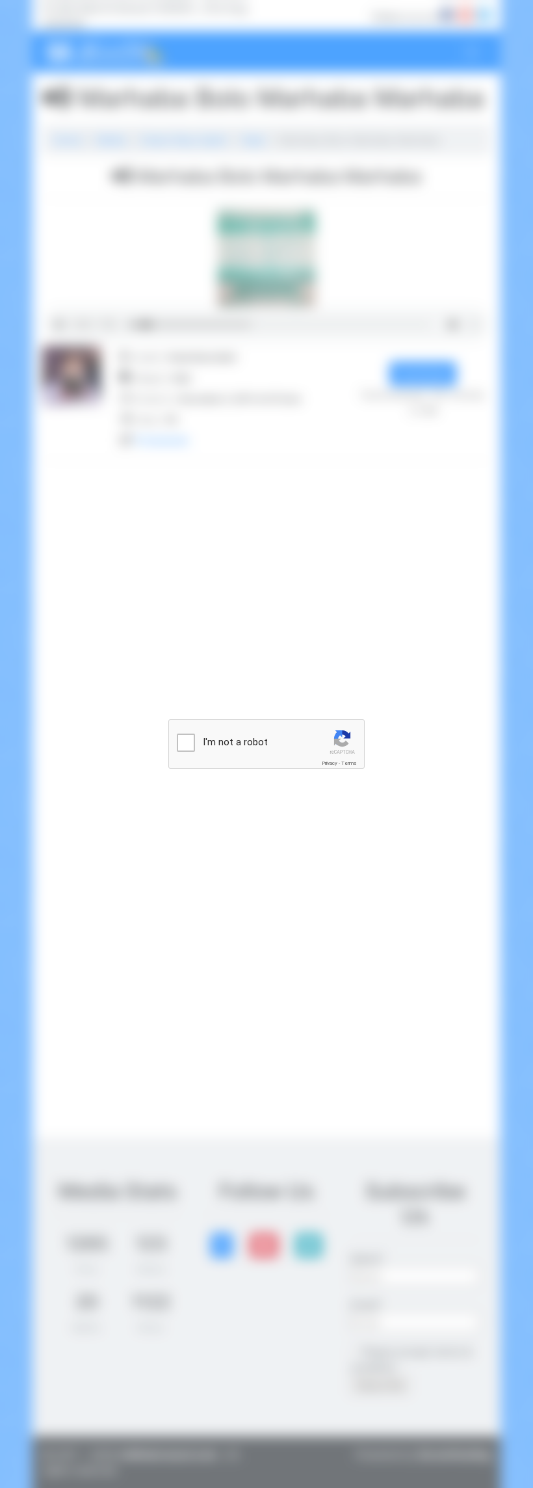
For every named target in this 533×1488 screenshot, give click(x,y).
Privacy (329, 763)
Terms (349, 763)
